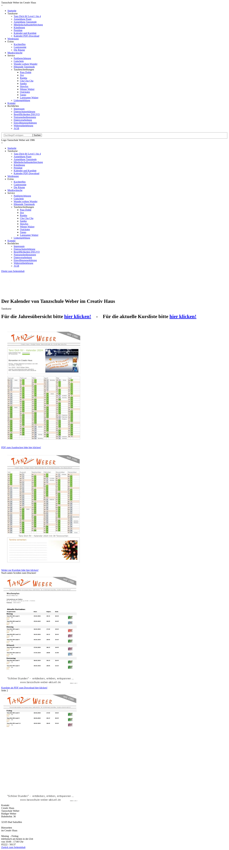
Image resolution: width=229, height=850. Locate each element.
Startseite (11, 10)
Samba (23, 83)
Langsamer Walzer (29, 97)
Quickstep (25, 92)
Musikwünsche (14, 52)
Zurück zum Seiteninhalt (13, 847)
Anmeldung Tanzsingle (25, 22)
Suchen (37, 135)
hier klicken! (77, 316)
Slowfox (24, 86)
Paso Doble (25, 72)
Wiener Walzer (27, 89)
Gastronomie (20, 47)
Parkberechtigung (22, 58)
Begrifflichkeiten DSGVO (27, 114)
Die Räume (19, 50)
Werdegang (13, 38)
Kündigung (19, 27)
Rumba (23, 78)
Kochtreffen (20, 44)
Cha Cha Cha (26, 80)
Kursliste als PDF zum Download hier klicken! (24, 687)
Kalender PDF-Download (26, 36)
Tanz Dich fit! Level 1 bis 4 (27, 16)
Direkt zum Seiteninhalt (12, 271)
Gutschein (19, 61)
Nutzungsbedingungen (25, 117)
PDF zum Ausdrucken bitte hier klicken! (21, 447)
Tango (23, 94)
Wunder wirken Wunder (25, 64)
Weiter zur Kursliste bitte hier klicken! (19, 570)
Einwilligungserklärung (25, 122)
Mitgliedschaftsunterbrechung (28, 24)
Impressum (19, 108)
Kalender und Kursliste (25, 33)
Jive (22, 75)
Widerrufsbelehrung (23, 125)
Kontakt (11, 103)
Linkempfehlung (22, 100)
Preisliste (18, 30)
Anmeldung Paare (22, 19)
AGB (16, 128)
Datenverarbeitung (23, 120)
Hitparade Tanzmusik (24, 66)
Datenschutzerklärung (24, 111)
